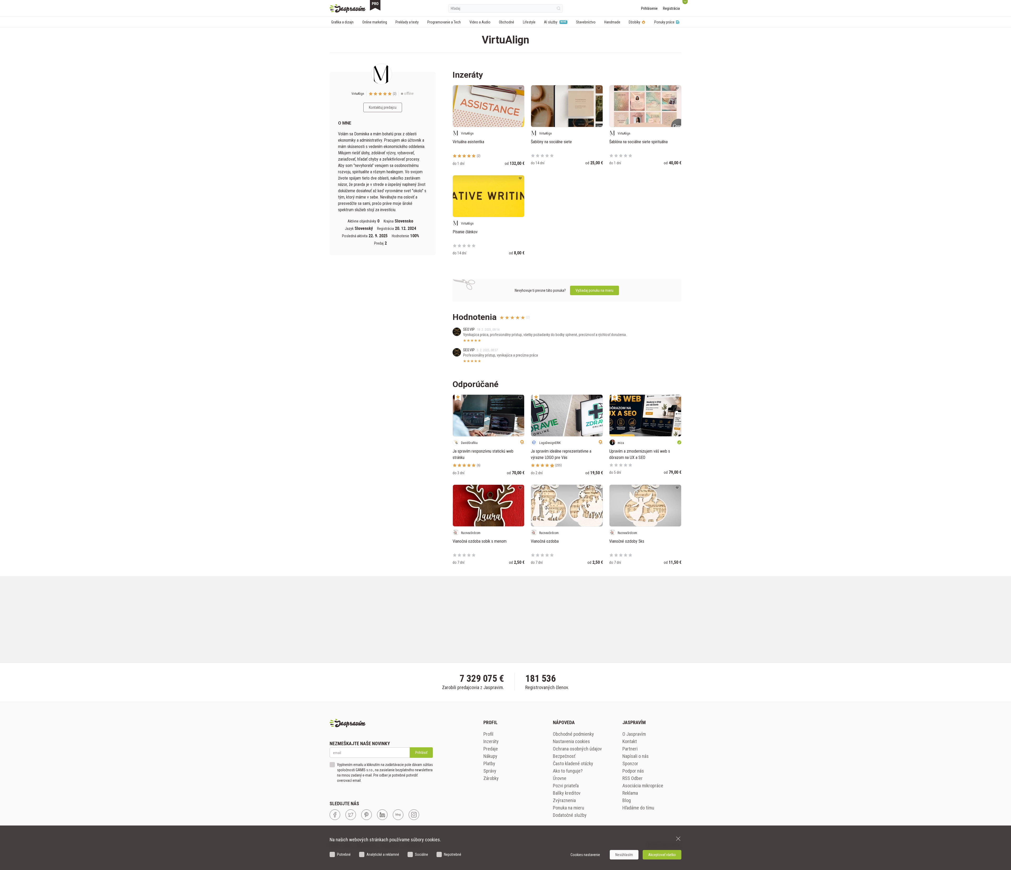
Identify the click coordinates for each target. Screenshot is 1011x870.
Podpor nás (633, 771)
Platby (489, 763)
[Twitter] (350, 814)
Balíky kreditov (567, 793)
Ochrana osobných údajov (577, 749)
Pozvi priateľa (566, 785)
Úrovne (559, 778)
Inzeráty (491, 741)
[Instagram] (414, 814)
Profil (488, 734)
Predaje (490, 749)
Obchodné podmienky (573, 734)
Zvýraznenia (564, 800)
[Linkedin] (382, 814)
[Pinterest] (366, 814)
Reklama (630, 793)
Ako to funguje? (568, 771)
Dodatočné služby (570, 815)
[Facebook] (335, 814)
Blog (626, 800)
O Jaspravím (634, 734)
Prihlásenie (649, 8)
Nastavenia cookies (571, 741)
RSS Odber (632, 778)
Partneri (630, 749)
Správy (489, 771)
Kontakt (629, 741)
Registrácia (671, 8)
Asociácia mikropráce (642, 785)
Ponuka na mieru (568, 807)
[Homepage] (348, 8)
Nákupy (490, 756)
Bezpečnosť (564, 756)
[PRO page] (375, 5)
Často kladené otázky (573, 763)
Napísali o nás (635, 756)
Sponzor (630, 763)
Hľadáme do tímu (638, 807)
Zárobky (491, 778)
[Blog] (398, 814)
